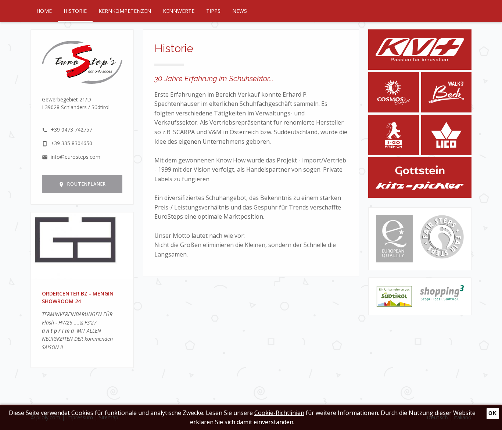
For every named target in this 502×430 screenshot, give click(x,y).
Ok (492, 413)
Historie (75, 10)
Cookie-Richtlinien (279, 413)
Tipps (213, 10)
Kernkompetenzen (124, 10)
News (239, 10)
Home (44, 10)
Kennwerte (178, 10)
